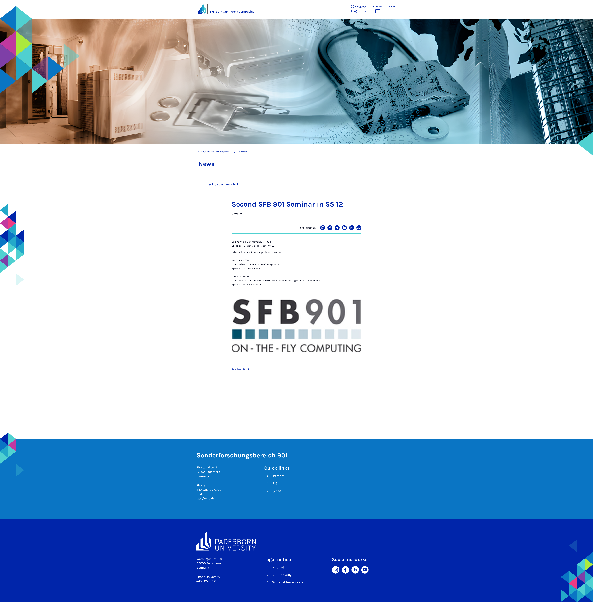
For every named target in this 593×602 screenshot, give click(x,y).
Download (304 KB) (241, 369)
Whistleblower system (289, 582)
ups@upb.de (205, 498)
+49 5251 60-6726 (208, 490)
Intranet (278, 476)
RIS (275, 483)
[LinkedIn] (355, 570)
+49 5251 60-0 (206, 581)
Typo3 (276, 491)
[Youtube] (365, 570)
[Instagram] (335, 570)
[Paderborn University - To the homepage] (202, 9)
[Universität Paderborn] (296, 541)
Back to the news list (222, 184)
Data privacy (282, 575)
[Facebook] (345, 570)
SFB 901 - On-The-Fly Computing (232, 11)
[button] (360, 9)
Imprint (278, 567)
